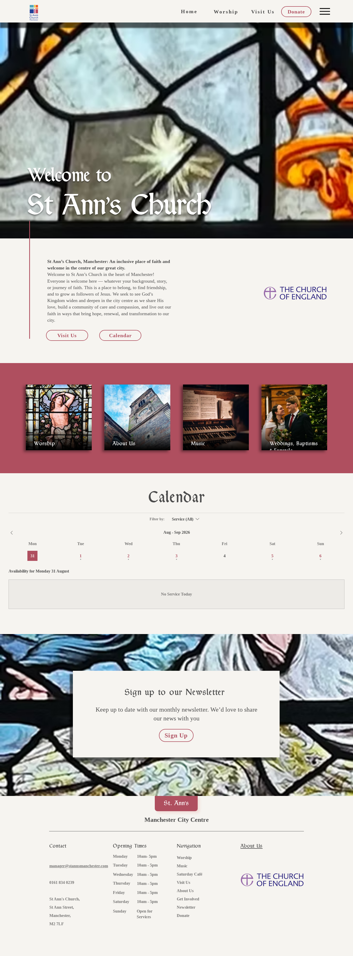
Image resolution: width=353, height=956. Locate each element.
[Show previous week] (12, 533)
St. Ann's (176, 803)
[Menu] (325, 11)
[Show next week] (341, 533)
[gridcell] (32, 556)
